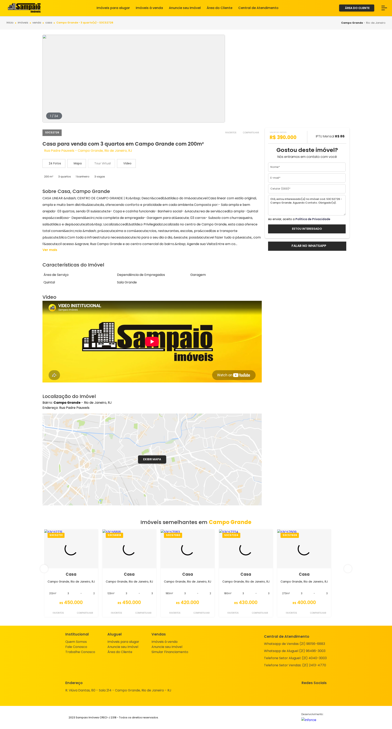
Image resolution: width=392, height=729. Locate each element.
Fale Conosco (76, 646)
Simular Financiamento (169, 652)
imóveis (23, 22)
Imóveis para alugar (123, 641)
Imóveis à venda (164, 641)
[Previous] (44, 569)
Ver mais (49, 249)
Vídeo (127, 163)
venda (36, 22)
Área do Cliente (119, 652)
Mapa (78, 163)
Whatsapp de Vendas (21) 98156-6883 (294, 643)
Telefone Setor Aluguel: (295, 658)
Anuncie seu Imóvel (122, 646)
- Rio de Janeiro (363, 23)
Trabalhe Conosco (80, 652)
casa (48, 22)
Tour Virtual (102, 163)
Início (10, 22)
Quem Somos (76, 641)
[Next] (348, 569)
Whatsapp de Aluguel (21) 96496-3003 (294, 651)
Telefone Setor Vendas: (295, 665)
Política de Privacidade (312, 219)
